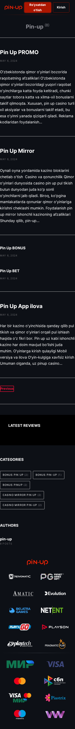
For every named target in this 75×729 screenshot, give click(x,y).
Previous (7, 389)
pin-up (6, 539)
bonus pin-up (49, 474)
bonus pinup (15, 484)
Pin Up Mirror (17, 151)
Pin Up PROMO (19, 52)
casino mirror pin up (22, 494)
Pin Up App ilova (21, 306)
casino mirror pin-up (22, 505)
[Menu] (13, 7)
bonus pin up (15, 474)
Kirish (61, 7)
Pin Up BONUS (13, 248)
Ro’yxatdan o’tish (38, 7)
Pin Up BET (10, 271)
